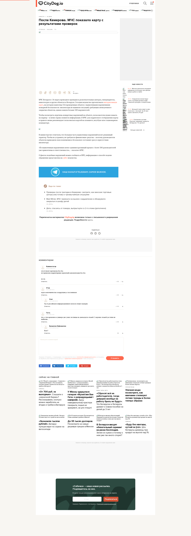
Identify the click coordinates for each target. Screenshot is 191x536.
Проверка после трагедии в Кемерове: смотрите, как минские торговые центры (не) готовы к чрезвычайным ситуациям (78, 193)
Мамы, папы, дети (102, 390)
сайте (65, 158)
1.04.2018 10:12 (50, 290)
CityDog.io (42, 29)
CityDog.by (69, 217)
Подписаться (111, 499)
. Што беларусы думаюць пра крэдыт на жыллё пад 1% (137, 428)
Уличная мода (129, 387)
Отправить (115, 358)
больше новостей (136, 130)
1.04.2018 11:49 (50, 314)
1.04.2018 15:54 (53, 301)
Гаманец (41, 388)
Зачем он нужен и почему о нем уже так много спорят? (109, 430)
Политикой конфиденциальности (106, 504)
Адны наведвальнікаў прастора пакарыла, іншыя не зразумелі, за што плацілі (80, 399)
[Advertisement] (136, 34)
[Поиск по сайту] (145, 3)
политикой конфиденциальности (86, 357)
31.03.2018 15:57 (50, 268)
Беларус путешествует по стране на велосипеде (51, 425)
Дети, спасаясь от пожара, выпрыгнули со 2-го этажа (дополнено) (76, 208)
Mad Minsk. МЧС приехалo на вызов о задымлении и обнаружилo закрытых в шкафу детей (76, 200)
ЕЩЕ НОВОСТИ (137, 84)
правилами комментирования (73, 358)
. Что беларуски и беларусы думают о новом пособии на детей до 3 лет (109, 401)
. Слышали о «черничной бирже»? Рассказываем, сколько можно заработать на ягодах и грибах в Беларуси (52, 398)
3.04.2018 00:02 (53, 328)
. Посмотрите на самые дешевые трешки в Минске (81, 424)
